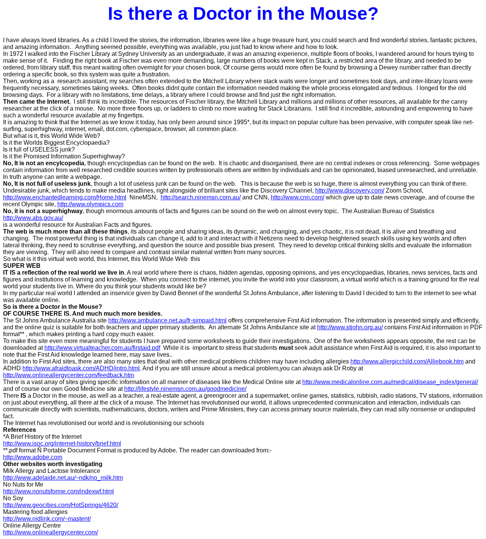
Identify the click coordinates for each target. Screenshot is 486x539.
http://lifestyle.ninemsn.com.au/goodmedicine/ (185, 389)
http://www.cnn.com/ (297, 197)
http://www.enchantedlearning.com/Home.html (64, 197)
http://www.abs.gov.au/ (33, 218)
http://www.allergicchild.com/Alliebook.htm (407, 361)
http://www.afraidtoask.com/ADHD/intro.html (81, 368)
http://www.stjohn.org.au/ (350, 327)
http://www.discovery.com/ (349, 190)
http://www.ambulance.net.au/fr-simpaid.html (167, 320)
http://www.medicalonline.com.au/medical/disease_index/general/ (390, 382)
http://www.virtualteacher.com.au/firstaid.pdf (102, 348)
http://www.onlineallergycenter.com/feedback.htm (68, 375)
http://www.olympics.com (90, 204)
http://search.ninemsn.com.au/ (201, 197)
